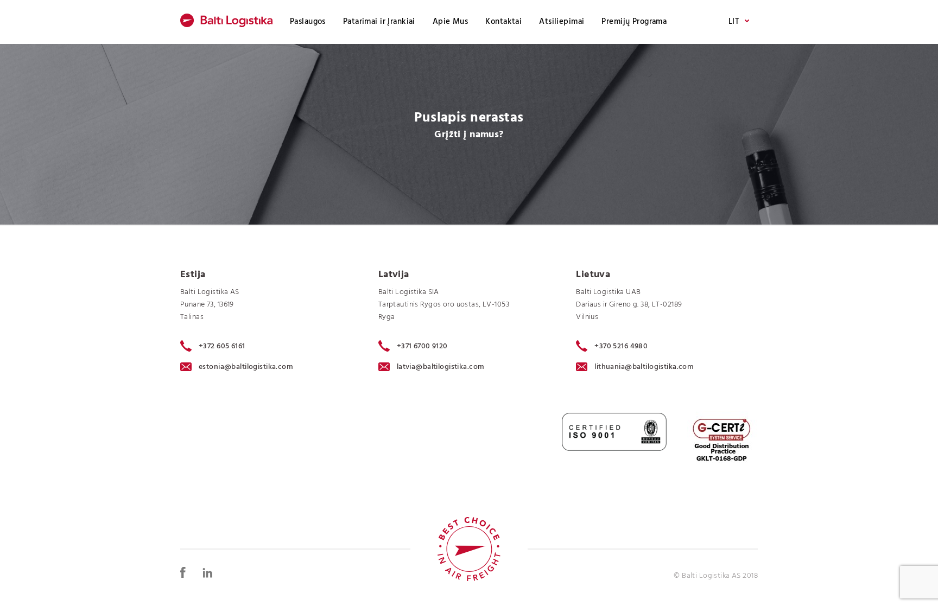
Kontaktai (503, 21)
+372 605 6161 (222, 346)
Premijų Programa (634, 21)
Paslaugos (308, 21)
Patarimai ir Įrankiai (379, 21)
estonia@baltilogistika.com (246, 367)
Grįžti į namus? (468, 135)
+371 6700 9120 (422, 346)
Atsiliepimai (561, 21)
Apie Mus (450, 21)
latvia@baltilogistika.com (441, 367)
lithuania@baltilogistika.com (644, 367)
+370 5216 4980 (621, 346)
